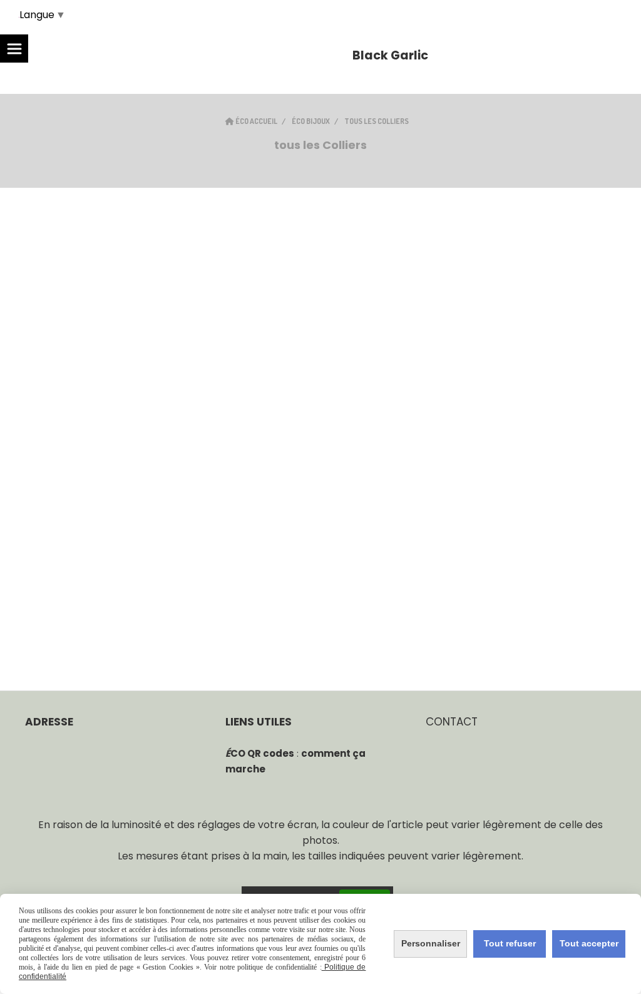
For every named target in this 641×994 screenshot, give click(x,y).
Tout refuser (510, 943)
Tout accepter (589, 943)
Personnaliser (430, 943)
